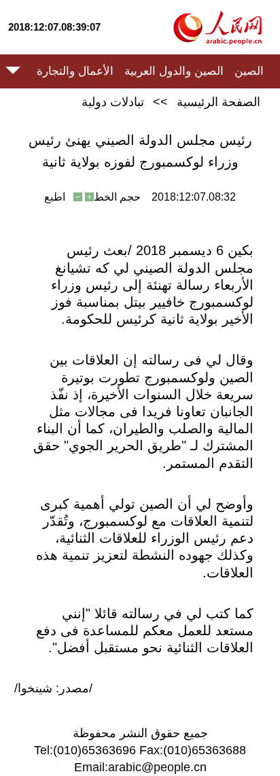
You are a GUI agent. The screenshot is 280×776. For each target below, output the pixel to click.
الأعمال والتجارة (75, 71)
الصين (249, 71)
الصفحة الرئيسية (218, 102)
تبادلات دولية (113, 102)
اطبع (54, 197)
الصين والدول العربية (174, 71)
